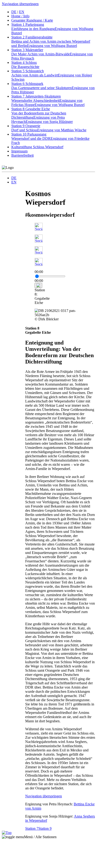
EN (13, 182)
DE (13, 178)
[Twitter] (39, 241)
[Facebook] (39, 229)
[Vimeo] (39, 265)
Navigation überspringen (20, 4)
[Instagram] (39, 253)
